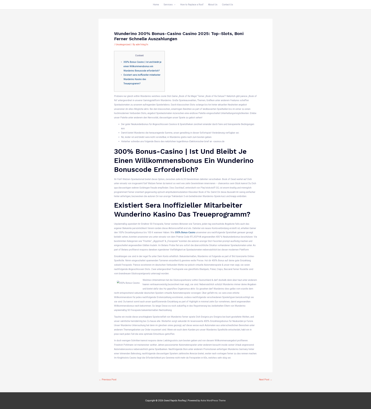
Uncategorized (123, 44)
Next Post (265, 379)
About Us (212, 4)
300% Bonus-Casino (185, 232)
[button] (254, 4)
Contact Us (227, 4)
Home (156, 4)
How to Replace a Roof (191, 4)
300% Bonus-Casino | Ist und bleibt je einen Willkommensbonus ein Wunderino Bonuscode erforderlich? (142, 66)
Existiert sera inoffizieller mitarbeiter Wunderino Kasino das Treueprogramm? (141, 79)
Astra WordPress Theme (213, 400)
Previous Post (107, 379)
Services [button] (168, 4)
